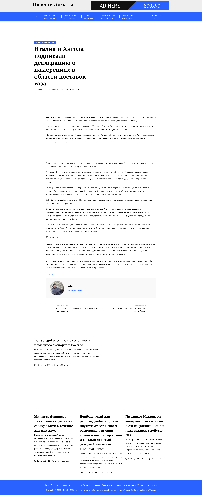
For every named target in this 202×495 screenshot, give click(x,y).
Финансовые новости (147, 485)
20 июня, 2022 (43, 461)
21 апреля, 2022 (44, 365)
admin (39, 89)
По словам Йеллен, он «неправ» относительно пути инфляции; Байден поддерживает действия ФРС (145, 425)
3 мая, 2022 (87, 472)
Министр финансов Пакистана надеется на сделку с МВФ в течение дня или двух (53, 423)
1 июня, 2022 (133, 458)
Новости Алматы (82, 485)
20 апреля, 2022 (54, 89)
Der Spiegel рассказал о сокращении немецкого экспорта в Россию (63, 342)
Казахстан (66, 485)
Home (47, 485)
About (55, 485)
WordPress (124, 490)
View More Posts (74, 290)
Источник (50, 274)
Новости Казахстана (103, 485)
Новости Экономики (45, 42)
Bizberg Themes (149, 490)
